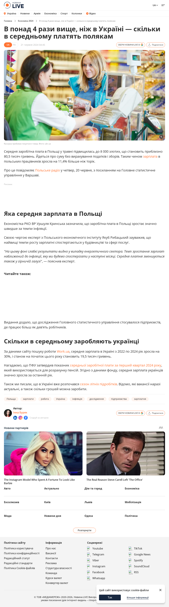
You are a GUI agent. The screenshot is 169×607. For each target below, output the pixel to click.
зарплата (150, 156)
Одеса (88, 516)
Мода (8, 516)
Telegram (98, 554)
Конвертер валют (57, 583)
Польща (11, 398)
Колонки (77, 13)
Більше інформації (138, 597)
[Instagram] (20, 418)
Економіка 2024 (25, 20)
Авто (7, 488)
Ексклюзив (11, 502)
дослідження (96, 398)
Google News (142, 554)
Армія (37, 13)
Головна (8, 20)
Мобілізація (133, 502)
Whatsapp (98, 578)
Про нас (51, 548)
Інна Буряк (20, 412)
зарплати (28, 398)
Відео (92, 13)
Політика (131, 516)
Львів (88, 502)
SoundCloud (141, 566)
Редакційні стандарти (18, 563)
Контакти (52, 558)
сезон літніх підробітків (98, 384)
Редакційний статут (17, 558)
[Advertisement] (64, 194)
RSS (136, 572)
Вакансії (51, 553)
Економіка (50, 13)
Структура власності (59, 568)
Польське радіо (47, 170)
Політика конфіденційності (21, 553)
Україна (11, 13)
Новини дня (52, 516)
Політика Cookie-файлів (19, 568)
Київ (47, 502)
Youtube (97, 548)
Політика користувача (18, 548)
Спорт (64, 13)
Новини (25, 13)
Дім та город (93, 488)
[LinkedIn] (15, 418)
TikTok (138, 548)
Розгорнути (84, 530)
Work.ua (63, 351)
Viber (95, 560)
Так (110, 597)
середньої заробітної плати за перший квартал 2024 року (115, 365)
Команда (51, 573)
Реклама (51, 563)
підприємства (119, 398)
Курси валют (54, 578)
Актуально (51, 488)
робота (45, 398)
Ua (154, 5)
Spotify (138, 560)
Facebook (98, 572)
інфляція (77, 398)
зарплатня (140, 398)
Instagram (98, 566)
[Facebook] (26, 418)
